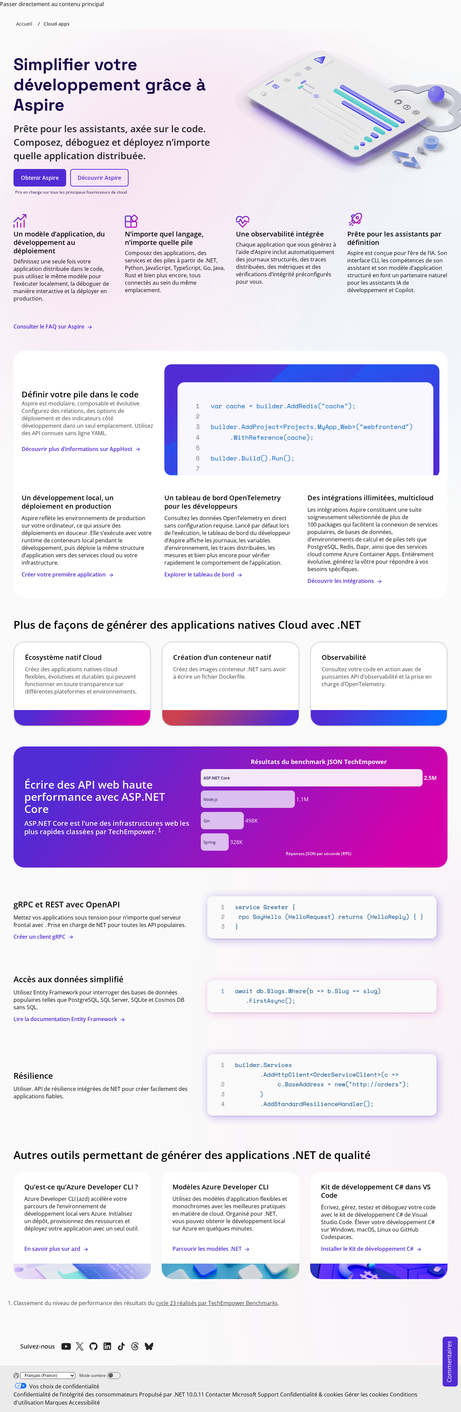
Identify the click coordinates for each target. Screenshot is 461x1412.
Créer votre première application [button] (64, 574)
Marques (56, 1402)
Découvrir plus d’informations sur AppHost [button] (78, 449)
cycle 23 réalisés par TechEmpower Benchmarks (217, 1303)
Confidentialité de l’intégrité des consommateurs (75, 1394)
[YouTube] (66, 1346)
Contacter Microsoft (231, 1394)
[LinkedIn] (107, 1346)
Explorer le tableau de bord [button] (200, 574)
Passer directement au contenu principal (52, 4)
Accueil (24, 24)
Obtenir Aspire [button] (40, 177)
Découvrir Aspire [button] (99, 177)
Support (268, 1394)
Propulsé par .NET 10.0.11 (171, 1394)
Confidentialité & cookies (311, 1394)
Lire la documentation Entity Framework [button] (65, 1019)
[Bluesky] (149, 1346)
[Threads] (135, 1346)
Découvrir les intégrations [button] (341, 581)
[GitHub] (93, 1346)
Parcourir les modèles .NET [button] (207, 1248)
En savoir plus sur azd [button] (53, 1248)
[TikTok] (121, 1346)
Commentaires (449, 1362)
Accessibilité (84, 1402)
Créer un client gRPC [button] (40, 936)
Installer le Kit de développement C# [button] (368, 1248)
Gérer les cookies (366, 1394)
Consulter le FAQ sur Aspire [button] (49, 326)
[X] (79, 1346)
